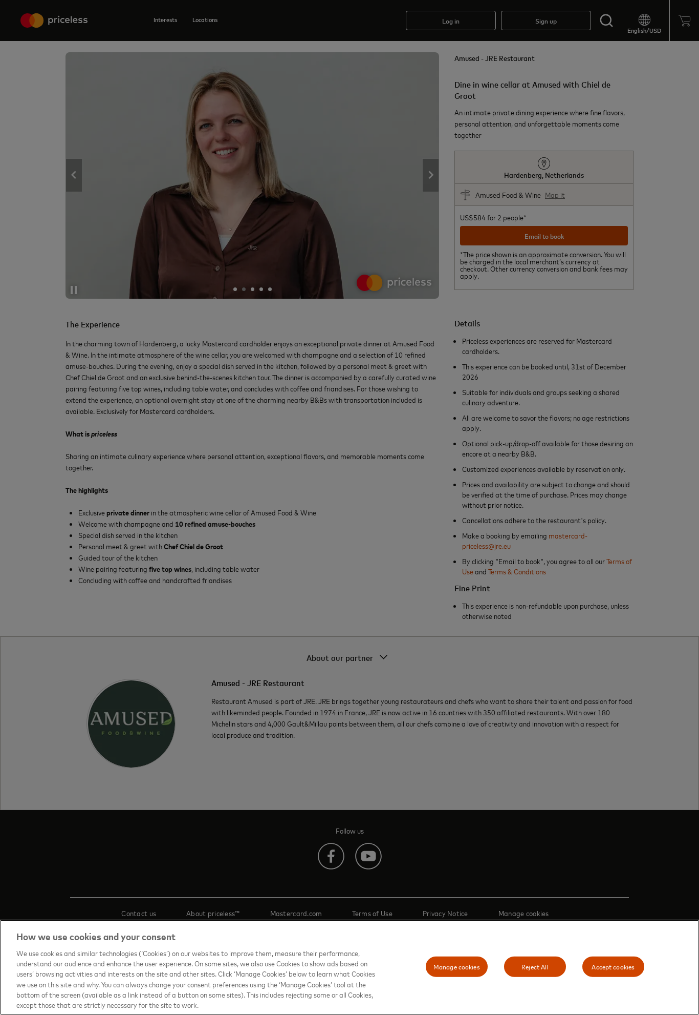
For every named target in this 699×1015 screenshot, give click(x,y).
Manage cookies (456, 966)
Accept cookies (613, 966)
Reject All (534, 966)
